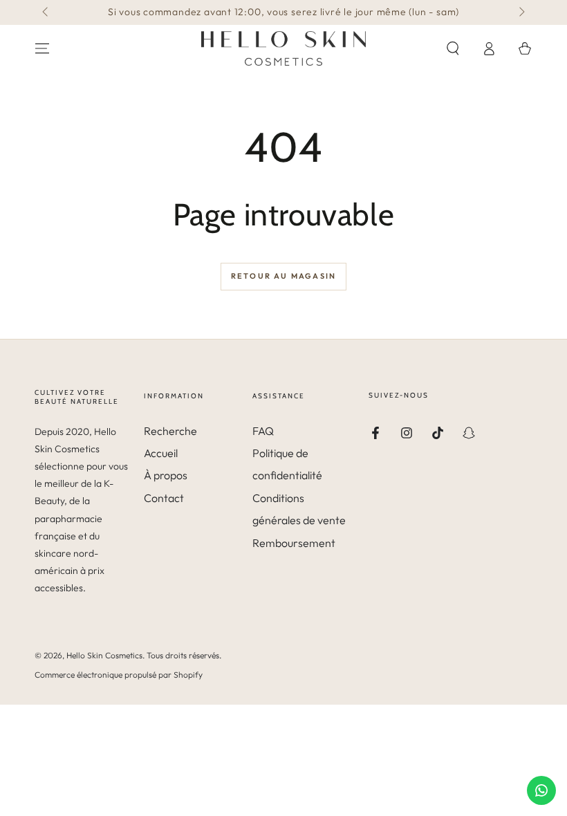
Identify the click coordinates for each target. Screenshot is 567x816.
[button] (453, 48)
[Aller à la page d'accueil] (283, 48)
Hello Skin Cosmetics (104, 655)
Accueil (161, 453)
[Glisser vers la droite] (520, 12)
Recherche (170, 431)
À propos (165, 475)
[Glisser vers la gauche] (46, 12)
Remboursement (293, 543)
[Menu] (42, 48)
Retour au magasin (283, 276)
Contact (164, 498)
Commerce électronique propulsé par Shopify (119, 674)
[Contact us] (541, 790)
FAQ (263, 431)
